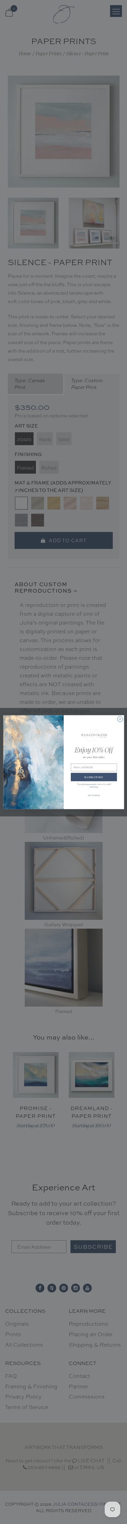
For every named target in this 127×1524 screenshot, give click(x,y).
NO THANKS (94, 795)
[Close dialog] (120, 719)
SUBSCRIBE (93, 777)
